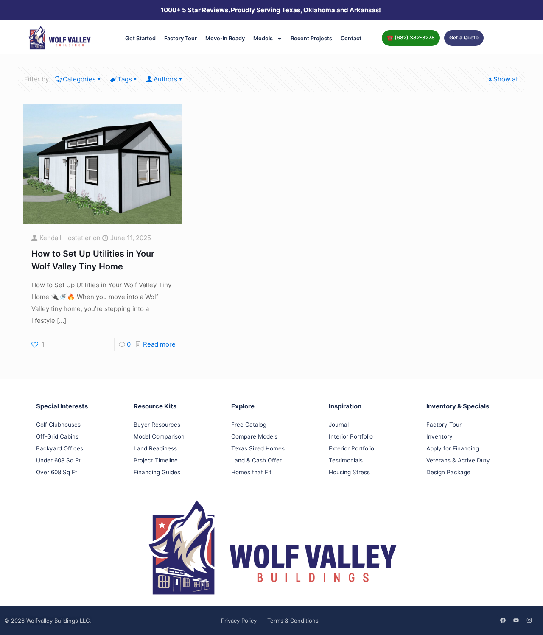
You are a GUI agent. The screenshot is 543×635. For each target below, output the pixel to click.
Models (263, 38)
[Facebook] (502, 620)
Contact (351, 38)
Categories (79, 79)
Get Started (140, 38)
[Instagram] (529, 620)
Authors (165, 79)
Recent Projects (311, 38)
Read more (159, 344)
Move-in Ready (225, 38)
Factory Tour (180, 38)
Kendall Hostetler (65, 238)
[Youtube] (515, 620)
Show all (506, 79)
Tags (125, 79)
